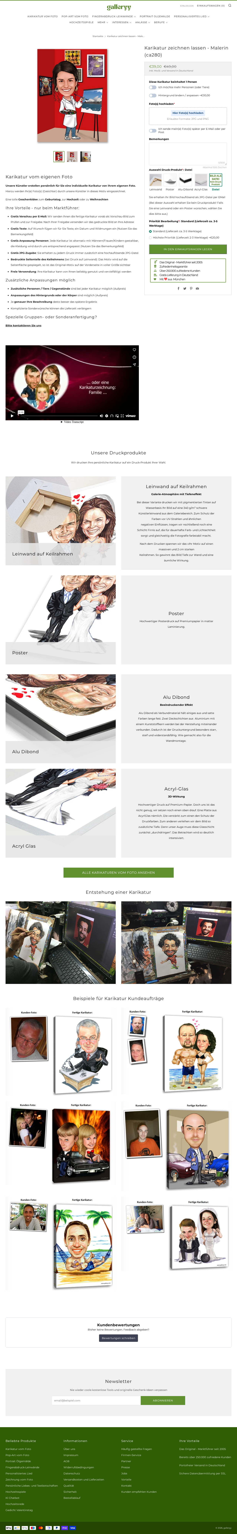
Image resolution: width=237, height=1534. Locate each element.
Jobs (124, 1473)
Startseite (98, 36)
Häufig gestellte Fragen (136, 1449)
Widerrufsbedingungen (79, 1467)
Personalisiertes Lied (190, 16)
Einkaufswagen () (211, 5)
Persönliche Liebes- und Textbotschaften (32, 1485)
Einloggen (187, 6)
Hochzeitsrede (15, 1504)
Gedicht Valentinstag (19, 1510)
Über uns (69, 1449)
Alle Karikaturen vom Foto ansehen (118, 872)
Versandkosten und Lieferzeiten (84, 1479)
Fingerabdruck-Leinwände (112, 16)
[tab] (58, 156)
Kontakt (126, 1485)
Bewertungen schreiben (118, 1338)
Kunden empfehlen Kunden (139, 1491)
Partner (126, 1461)
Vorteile (126, 1479)
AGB (66, 1461)
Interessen (120, 22)
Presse (125, 1467)
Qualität (69, 1485)
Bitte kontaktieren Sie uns (23, 325)
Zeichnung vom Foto (19, 1479)
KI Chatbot (12, 1498)
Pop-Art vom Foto (75, 16)
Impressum (71, 1455)
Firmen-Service (131, 1455)
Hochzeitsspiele (81, 22)
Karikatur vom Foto (43, 16)
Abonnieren (163, 1400)
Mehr (101, 22)
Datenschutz (72, 1473)
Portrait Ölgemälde (155, 16)
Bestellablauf (72, 1498)
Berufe (159, 22)
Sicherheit (70, 1491)
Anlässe (141, 22)
